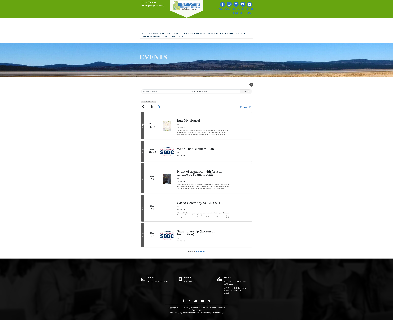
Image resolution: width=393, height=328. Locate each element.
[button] (251, 84)
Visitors (240, 33)
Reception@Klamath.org (154, 5)
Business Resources (194, 33)
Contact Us (177, 37)
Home (143, 33)
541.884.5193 (150, 2)
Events (177, 33)
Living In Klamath (150, 37)
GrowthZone (200, 251)
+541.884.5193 (190, 281)
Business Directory (159, 33)
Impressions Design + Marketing (196, 312)
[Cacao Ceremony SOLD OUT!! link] (167, 208)
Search (246, 91)
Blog (165, 37)
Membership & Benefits (220, 33)
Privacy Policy (217, 312)
